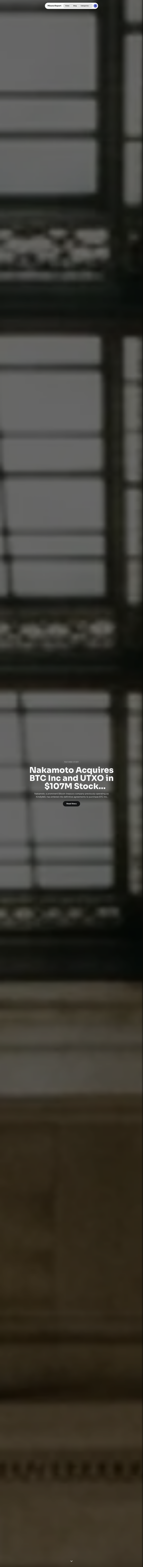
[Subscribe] (95, 6)
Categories (85, 6)
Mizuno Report (54, 6)
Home (67, 6)
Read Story (71, 804)
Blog (75, 6)
